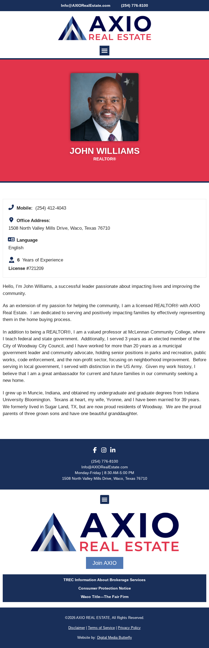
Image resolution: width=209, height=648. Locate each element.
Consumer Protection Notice (104, 588)
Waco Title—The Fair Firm (104, 596)
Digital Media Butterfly (114, 637)
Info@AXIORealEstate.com (85, 5)
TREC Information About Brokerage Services (104, 580)
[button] (104, 50)
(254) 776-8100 (104, 461)
